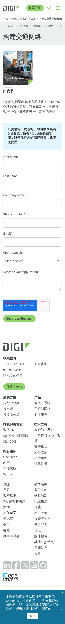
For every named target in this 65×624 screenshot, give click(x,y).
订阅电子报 (14, 386)
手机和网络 (42, 409)
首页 (5, 19)
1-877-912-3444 (13, 364)
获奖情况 (40, 495)
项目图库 (23, 26)
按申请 (8, 409)
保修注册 (40, 464)
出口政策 (40, 513)
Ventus (8, 474)
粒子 (6, 463)
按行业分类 (11, 403)
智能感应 (9, 468)
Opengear (10, 457)
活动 (6, 507)
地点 (37, 530)
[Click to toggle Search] (49, 8)
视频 (6, 530)
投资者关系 (42, 518)
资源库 (36, 26)
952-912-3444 (12, 370)
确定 (32, 616)
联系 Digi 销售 (13, 375)
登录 (6, 524)
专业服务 (40, 414)
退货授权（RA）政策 (47, 438)
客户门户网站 (44, 430)
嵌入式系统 (42, 403)
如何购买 (9, 513)
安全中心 (50, 26)
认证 (10, 26)
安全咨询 (40, 364)
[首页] (11, 9)
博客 (6, 489)
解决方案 (9, 397)
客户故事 (9, 495)
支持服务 (40, 458)
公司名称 (40, 484)
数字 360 (9, 430)
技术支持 (40, 424)
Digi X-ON (9, 441)
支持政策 (40, 452)
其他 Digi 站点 (44, 542)
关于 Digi (40, 489)
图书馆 (23, 19)
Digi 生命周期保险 (16, 435)
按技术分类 (11, 414)
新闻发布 (40, 548)
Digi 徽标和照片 (14, 501)
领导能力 (40, 524)
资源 (14, 19)
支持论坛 (40, 446)
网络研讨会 (11, 536)
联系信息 (9, 358)
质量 (37, 553)
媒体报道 (40, 536)
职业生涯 (40, 501)
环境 (37, 507)
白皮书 (34, 19)
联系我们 (35, 8)
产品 (37, 397)
